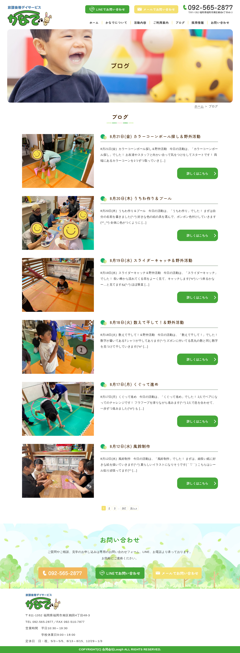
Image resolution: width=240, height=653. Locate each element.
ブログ (180, 22)
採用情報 (198, 22)
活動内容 (140, 22)
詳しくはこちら (197, 173)
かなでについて (116, 22)
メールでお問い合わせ (159, 9)
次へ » (133, 508)
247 (124, 508)
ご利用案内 (161, 22)
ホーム (94, 22)
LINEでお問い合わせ (110, 9)
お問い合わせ (220, 22)
